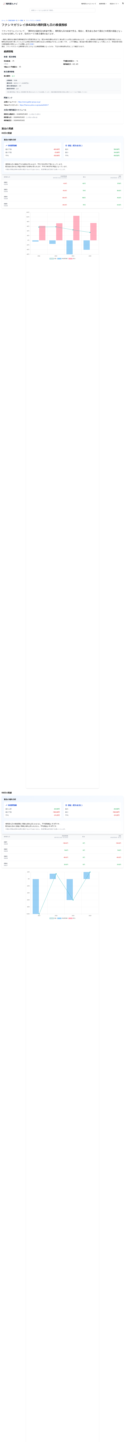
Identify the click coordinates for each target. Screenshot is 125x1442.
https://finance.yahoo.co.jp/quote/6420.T (34, 105)
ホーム (4, 20)
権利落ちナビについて (88, 4)
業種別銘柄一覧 (13, 20)
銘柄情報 (102, 4)
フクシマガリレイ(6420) (33, 20)
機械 (21, 20)
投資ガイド (113, 4)
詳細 (31, 44)
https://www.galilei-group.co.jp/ (29, 102)
